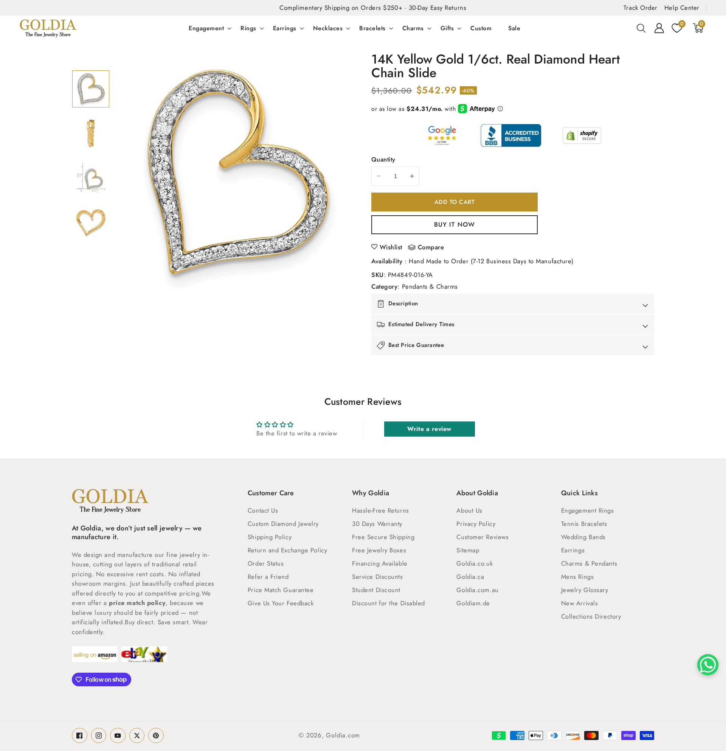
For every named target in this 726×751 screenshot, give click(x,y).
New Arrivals (579, 603)
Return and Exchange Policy (287, 550)
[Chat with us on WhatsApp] (707, 664)
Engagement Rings (587, 510)
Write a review (429, 428)
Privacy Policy (475, 523)
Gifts (447, 28)
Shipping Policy (270, 536)
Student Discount (376, 589)
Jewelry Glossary (584, 589)
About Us (469, 510)
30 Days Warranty (377, 523)
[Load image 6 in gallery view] (90, 133)
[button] (641, 28)
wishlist (391, 247)
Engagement (206, 28)
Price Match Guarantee (281, 589)
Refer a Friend (268, 576)
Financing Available (379, 563)
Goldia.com (343, 735)
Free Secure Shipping (383, 536)
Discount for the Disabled (388, 603)
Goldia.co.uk (474, 563)
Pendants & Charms (430, 286)
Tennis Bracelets (584, 523)
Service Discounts (377, 576)
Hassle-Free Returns (380, 510)
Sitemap (467, 550)
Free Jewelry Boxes (379, 550)
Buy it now (454, 224)
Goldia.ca (470, 576)
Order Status (266, 563)
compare (431, 247)
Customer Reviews (482, 536)
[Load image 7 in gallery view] (90, 177)
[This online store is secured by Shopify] (582, 135)
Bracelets (372, 28)
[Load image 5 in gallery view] (90, 88)
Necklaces (328, 28)
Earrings (284, 28)
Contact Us (263, 510)
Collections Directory (591, 616)
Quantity (383, 159)
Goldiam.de (473, 603)
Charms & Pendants (589, 563)
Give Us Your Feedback (281, 603)
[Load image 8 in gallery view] (90, 222)
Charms (413, 28)
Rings (248, 28)
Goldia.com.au (477, 589)
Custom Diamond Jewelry (283, 523)
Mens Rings (577, 576)
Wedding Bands (583, 536)
